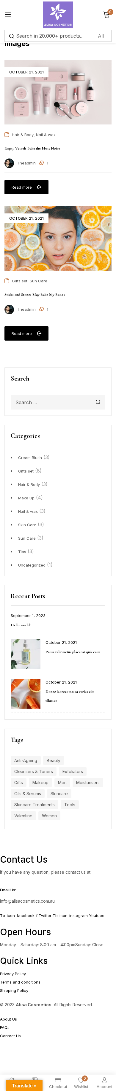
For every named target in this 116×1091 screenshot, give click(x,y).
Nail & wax (28, 511)
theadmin (26, 163)
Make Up (26, 498)
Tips (22, 551)
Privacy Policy (13, 973)
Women (49, 815)
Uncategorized (32, 565)
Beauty (53, 760)
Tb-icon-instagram (71, 915)
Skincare (59, 793)
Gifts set (26, 471)
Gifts (18, 782)
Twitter (46, 915)
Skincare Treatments (34, 804)
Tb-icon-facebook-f (19, 915)
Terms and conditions (20, 982)
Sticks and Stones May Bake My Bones (34, 294)
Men (62, 782)
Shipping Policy (14, 990)
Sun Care (27, 538)
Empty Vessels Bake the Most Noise (32, 148)
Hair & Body (29, 484)
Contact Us (10, 1035)
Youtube (96, 915)
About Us (8, 1019)
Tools (69, 804)
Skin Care (27, 524)
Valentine (23, 815)
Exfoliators (72, 771)
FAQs (5, 1027)
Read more (22, 187)
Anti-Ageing (25, 760)
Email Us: (8, 889)
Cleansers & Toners (33, 771)
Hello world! (21, 625)
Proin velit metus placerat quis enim (73, 652)
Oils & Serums (27, 793)
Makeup (40, 782)
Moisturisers (88, 782)
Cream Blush (30, 457)
